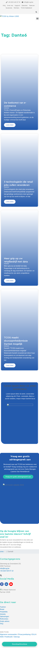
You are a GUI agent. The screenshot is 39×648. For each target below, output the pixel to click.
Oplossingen (4, 616)
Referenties (4, 619)
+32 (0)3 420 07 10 (6, 571)
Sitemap (17, 637)
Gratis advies (4, 621)
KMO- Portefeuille (6, 637)
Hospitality (4, 612)
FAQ (1, 624)
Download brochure (19, 644)
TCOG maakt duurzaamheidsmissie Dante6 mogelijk (16, 340)
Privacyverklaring (24, 634)
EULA (34, 634)
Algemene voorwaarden (8, 634)
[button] (36, 12)
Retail (2, 609)
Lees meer (10, 125)
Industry (3, 614)
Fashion (3, 607)
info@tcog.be (4, 568)
